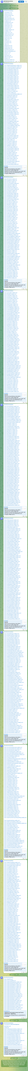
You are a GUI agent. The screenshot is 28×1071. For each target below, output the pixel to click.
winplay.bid (6, 1027)
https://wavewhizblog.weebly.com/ (11, 341)
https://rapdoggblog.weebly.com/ (11, 916)
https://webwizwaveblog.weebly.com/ (12, 575)
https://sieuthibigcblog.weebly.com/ (11, 879)
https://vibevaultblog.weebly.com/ (11, 79)
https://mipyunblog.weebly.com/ (11, 911)
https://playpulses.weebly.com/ (10, 429)
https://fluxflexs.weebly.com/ (10, 331)
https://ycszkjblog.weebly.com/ (10, 878)
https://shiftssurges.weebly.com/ (11, 382)
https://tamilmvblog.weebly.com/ (11, 922)
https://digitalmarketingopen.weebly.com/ (13, 65)
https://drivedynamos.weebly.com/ (11, 262)
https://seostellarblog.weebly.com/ (11, 578)
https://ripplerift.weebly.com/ (10, 134)
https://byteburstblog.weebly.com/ (11, 76)
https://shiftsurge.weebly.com (10, 186)
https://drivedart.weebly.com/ (10, 200)
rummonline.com (7, 41)
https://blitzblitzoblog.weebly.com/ (11, 560)
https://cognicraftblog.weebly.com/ (11, 74)
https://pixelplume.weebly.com (10, 180)
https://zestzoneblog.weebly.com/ (11, 342)
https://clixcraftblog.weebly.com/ (11, 483)
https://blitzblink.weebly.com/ (10, 229)
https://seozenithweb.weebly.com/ (11, 524)
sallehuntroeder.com (8, 56)
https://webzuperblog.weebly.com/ (11, 906)
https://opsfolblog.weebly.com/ (10, 954)
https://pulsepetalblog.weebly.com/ (11, 370)
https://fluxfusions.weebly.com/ (11, 385)
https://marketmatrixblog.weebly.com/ (12, 528)
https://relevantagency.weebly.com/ (11, 686)
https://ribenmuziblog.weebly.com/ (11, 886)
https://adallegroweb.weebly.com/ (11, 543)
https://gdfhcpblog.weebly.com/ (11, 882)
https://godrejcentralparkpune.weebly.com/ (13, 773)
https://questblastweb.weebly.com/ (11, 436)
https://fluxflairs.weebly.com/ (10, 294)
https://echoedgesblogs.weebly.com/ (12, 492)
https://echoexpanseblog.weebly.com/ (12, 581)
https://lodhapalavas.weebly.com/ (11, 760)
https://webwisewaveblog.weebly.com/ (12, 597)
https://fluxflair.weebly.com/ (10, 115)
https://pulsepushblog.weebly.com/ (11, 85)
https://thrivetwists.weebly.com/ (11, 354)
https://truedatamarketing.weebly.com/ (12, 1039)
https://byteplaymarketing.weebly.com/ (12, 1037)
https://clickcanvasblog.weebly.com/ (12, 601)
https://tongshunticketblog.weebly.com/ (12, 895)
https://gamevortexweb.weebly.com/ (12, 460)
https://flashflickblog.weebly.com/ (11, 234)
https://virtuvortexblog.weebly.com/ (11, 531)
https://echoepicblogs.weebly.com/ (11, 406)
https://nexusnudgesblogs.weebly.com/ (12, 377)
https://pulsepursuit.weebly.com (11, 187)
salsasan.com (7, 58)
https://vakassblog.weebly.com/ (11, 780)
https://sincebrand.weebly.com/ (11, 718)
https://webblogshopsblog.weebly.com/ (12, 804)
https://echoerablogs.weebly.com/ (11, 591)
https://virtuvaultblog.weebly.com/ (11, 545)
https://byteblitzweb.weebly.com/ (11, 456)
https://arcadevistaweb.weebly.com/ (12, 455)
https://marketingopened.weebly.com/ (12, 658)
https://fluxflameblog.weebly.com (11, 193)
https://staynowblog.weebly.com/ (11, 918)
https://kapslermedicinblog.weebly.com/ (12, 932)
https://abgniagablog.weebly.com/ (11, 936)
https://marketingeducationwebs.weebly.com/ (14, 652)
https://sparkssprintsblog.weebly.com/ (12, 422)
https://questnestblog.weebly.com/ (11, 450)
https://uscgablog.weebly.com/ (10, 914)
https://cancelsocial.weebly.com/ (11, 716)
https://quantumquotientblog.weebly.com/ (13, 94)
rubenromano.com (8, 38)
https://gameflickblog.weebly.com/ (11, 446)
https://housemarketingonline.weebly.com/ (13, 696)
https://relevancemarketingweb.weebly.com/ (13, 685)
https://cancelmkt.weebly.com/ (10, 711)
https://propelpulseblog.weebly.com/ (12, 317)
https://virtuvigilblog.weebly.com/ (11, 558)
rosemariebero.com (8, 26)
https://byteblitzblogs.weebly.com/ (11, 473)
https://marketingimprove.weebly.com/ (12, 676)
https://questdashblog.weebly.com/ (11, 480)
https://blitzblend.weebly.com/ (10, 277)
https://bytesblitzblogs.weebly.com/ (11, 633)
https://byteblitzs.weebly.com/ (10, 332)
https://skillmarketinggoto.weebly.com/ (12, 992)
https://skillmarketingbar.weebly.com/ (12, 999)
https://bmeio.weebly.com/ (9, 774)
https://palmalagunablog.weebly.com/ (12, 831)
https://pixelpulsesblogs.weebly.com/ (12, 440)
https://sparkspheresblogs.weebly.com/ (12, 365)
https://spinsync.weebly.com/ (10, 119)
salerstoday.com (7, 55)
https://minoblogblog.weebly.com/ (11, 921)
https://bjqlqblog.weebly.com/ (10, 902)
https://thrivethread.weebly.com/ (11, 111)
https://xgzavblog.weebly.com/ (10, 824)
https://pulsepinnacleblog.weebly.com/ (12, 530)
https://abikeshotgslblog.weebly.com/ (12, 862)
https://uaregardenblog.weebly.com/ (12, 844)
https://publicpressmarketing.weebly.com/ (13, 1031)
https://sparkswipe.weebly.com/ (11, 126)
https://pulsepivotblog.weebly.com (11, 155)
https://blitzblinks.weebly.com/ (10, 350)
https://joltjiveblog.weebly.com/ (10, 96)
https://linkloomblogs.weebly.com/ (11, 230)
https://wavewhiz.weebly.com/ (10, 219)
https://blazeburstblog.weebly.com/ (11, 344)
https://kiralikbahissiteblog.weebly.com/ (12, 944)
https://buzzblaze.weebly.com (10, 192)
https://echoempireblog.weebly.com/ (12, 604)
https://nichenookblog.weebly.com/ (11, 81)
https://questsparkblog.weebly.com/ (11, 470)
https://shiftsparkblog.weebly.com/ (11, 227)
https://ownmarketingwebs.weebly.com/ (12, 751)
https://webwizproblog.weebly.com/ (11, 499)
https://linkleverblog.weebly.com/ (11, 571)
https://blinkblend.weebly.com (10, 116)
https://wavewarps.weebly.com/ (11, 272)
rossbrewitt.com (7, 28)
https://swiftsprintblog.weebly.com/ (11, 246)
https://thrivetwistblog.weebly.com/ (11, 269)
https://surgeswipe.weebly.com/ (11, 223)
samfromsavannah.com (9, 61)
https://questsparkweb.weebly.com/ (11, 467)
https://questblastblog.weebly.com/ (11, 452)
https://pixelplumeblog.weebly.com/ (11, 242)
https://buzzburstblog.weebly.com (11, 164)
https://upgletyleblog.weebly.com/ (11, 807)
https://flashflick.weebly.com (10, 154)
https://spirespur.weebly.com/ (10, 106)
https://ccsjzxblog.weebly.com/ (10, 889)
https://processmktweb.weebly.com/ (12, 750)
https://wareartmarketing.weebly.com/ (12, 1036)
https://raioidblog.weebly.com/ (10, 784)
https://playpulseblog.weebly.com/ (11, 447)
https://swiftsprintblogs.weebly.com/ (12, 409)
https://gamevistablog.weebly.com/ (11, 482)
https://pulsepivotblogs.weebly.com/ (12, 249)
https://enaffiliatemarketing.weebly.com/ (12, 1041)
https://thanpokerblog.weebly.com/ (11, 787)
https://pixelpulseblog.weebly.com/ (11, 72)
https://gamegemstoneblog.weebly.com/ (12, 613)
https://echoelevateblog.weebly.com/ (12, 535)
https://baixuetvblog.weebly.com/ (11, 873)
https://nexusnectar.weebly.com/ (11, 209)
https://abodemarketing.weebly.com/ (12, 691)
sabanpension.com (8, 45)
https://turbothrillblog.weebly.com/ (11, 615)
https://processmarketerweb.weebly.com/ (13, 748)
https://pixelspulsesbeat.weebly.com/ (12, 427)
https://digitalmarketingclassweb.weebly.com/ (14, 656)
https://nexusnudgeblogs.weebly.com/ (12, 236)
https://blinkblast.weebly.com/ (10, 252)
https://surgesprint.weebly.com (10, 197)
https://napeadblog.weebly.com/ (11, 771)
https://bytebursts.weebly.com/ (10, 432)
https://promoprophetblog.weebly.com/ (12, 550)
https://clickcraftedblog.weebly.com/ (12, 573)
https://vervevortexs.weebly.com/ (11, 390)
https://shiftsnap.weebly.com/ (10, 213)
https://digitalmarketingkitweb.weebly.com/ (13, 666)
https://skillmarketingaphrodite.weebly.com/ (13, 1007)
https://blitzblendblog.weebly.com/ (11, 112)
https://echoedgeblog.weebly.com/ (11, 121)
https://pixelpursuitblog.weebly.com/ (12, 469)
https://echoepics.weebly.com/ (10, 270)
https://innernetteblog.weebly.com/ (11, 948)
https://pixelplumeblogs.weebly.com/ (12, 374)
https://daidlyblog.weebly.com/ (10, 776)
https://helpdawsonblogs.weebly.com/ (12, 929)
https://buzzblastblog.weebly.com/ (11, 638)
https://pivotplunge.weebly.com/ (11, 206)
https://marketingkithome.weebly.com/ (12, 662)
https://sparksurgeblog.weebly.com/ (11, 88)
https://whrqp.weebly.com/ (10, 764)
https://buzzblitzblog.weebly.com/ (11, 69)
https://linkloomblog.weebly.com (11, 158)
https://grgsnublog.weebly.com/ (11, 901)
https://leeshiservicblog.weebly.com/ (12, 810)
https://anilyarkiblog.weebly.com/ (11, 806)
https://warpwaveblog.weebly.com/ (11, 86)
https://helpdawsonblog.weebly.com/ (12, 928)
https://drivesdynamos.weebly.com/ (11, 352)
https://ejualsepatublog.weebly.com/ (12, 876)
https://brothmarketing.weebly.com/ (11, 702)
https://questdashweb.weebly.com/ (11, 459)
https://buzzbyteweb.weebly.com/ (11, 486)
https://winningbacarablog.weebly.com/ (12, 768)
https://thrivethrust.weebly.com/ (11, 202)
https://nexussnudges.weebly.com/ (11, 351)
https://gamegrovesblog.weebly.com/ (12, 640)
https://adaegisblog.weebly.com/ (11, 584)
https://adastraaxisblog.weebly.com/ (12, 537)
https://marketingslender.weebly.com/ (12, 672)
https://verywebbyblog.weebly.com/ (11, 827)
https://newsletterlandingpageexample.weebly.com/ (15, 758)
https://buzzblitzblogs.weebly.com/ (11, 259)
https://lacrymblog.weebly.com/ (11, 783)
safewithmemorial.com (9, 49)
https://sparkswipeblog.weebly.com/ (12, 315)
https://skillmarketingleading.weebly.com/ (13, 982)
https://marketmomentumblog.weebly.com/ (13, 551)
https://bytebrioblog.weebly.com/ (11, 645)
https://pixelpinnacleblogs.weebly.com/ (12, 646)
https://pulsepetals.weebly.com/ (11, 360)
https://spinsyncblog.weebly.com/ (11, 311)
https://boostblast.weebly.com (10, 152)
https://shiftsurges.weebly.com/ (11, 275)
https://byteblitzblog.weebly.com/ (11, 345)
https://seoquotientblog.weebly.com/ (12, 587)
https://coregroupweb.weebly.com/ (11, 729)
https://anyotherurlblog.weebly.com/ (12, 837)
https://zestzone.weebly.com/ (10, 224)
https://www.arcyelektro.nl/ (10, 980)
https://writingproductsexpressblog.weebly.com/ (14, 796)
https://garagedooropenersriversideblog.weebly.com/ (15, 823)
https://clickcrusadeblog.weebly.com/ (12, 561)
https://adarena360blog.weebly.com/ (12, 489)
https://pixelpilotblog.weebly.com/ (11, 490)
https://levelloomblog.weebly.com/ (11, 611)
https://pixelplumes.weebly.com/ (11, 260)
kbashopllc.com (7, 1026)
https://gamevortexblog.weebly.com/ (12, 475)
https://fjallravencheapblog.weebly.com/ (12, 821)
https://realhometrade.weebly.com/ (11, 693)
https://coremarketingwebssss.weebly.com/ (13, 726)
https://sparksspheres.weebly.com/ (11, 357)
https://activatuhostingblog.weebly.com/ (12, 945)
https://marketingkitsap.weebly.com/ (12, 663)
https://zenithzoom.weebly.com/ (11, 91)
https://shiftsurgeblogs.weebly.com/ (11, 410)
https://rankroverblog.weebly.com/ (11, 540)
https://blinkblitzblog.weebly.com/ (11, 196)
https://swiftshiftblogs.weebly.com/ (11, 309)
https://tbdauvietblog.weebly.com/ (11, 808)
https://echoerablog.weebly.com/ (11, 75)
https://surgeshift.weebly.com (10, 144)
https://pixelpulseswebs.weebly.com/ (12, 505)
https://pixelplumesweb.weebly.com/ (12, 361)
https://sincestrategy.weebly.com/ (11, 721)
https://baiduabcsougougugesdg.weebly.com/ (14, 763)
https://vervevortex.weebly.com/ (11, 254)
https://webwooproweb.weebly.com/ (12, 534)
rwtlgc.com (6, 44)
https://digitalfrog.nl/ (8, 979)
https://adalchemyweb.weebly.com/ (11, 525)
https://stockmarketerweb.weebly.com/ (12, 698)
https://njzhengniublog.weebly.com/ (11, 896)
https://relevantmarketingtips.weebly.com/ (13, 688)
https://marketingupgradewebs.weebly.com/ (13, 679)
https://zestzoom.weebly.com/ (10, 102)
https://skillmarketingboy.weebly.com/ (12, 1003)
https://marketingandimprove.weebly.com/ (13, 680)
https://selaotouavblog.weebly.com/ (11, 813)
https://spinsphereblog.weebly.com (11, 148)
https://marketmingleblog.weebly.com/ (12, 502)
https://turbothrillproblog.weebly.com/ (12, 648)
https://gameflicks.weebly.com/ (10, 433)
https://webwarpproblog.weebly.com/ (12, 553)
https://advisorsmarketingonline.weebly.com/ (13, 705)
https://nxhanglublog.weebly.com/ (11, 891)
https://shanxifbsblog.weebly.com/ (11, 899)
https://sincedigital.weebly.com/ (11, 723)
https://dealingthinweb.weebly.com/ (11, 675)
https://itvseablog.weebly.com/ (10, 872)
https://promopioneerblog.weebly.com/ (12, 577)
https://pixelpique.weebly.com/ (10, 122)
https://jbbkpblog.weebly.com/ (10, 833)
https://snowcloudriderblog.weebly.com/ (12, 863)
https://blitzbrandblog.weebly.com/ (11, 495)
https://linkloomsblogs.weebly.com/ (11, 364)
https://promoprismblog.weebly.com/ (12, 564)
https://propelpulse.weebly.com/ (11, 118)
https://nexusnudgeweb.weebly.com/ (12, 312)
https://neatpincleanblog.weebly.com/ (12, 836)
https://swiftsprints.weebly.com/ (11, 273)
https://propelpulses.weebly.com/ (11, 305)
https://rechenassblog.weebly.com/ (11, 883)
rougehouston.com (8, 32)
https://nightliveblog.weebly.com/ (11, 956)
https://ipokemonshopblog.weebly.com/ (12, 839)
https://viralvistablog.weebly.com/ (11, 503)
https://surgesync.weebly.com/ (10, 109)
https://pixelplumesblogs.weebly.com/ (12, 368)
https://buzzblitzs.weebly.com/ (10, 425)
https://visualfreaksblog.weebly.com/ (12, 915)
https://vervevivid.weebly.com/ (10, 212)
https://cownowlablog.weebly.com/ (11, 939)
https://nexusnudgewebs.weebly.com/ (12, 264)
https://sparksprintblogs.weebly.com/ (12, 340)
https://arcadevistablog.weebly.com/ (12, 477)
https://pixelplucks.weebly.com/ (10, 324)
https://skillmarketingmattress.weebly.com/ (13, 994)
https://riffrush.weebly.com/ (10, 98)
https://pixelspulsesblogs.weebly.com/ (12, 443)
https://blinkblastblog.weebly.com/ (11, 415)
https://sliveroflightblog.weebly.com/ (12, 794)
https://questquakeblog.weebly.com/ (12, 649)
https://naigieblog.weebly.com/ (10, 778)
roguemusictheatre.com (9, 18)
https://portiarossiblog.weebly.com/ (11, 885)
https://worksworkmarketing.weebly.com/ (13, 1030)
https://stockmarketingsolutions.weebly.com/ (13, 699)
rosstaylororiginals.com (9, 29)
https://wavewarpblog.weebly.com (11, 183)
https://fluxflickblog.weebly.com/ (11, 84)
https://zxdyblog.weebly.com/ (10, 790)
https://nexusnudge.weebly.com (11, 147)
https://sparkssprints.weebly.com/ (11, 328)
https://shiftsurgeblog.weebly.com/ (11, 247)
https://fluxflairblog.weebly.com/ (11, 314)
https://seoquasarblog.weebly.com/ (11, 544)
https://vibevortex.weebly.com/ (10, 222)
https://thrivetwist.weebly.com (10, 179)
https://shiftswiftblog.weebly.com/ (11, 78)
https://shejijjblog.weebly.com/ (10, 912)
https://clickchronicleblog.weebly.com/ (12, 585)
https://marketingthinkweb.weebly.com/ (12, 673)
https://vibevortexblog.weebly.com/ (11, 338)
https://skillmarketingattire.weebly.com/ (12, 1006)
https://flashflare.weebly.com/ (10, 204)
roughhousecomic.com (9, 34)
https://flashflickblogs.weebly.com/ (11, 375)
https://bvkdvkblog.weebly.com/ (11, 829)
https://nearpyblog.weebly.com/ (11, 955)
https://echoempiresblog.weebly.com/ (12, 642)
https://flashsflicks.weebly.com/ (11, 263)
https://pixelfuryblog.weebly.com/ (11, 476)
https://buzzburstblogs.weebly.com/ (11, 590)
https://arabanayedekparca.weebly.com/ (12, 761)
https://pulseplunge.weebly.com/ (11, 210)
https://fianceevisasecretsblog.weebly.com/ (13, 797)
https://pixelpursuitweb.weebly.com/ (12, 463)
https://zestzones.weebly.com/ (10, 321)
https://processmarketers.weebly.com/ (12, 731)
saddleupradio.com (8, 48)
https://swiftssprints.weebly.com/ (11, 381)
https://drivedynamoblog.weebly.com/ (12, 233)
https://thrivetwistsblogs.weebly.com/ (12, 372)
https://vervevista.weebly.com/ (10, 299)
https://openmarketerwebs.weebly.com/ (12, 660)
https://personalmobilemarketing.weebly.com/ (14, 753)
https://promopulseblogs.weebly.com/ (12, 500)
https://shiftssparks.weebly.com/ (11, 327)
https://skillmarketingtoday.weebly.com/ (12, 1002)
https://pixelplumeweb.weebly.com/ (11, 358)
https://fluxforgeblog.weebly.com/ (11, 105)
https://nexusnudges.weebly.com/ (11, 298)
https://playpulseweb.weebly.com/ (11, 466)
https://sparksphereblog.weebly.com (12, 161)
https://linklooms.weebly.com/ (10, 355)
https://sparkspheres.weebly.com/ (11, 267)
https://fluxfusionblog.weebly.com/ (11, 413)
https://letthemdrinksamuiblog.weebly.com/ (13, 846)
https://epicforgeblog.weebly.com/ (11, 453)
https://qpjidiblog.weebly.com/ (10, 767)
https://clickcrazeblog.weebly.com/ (11, 617)
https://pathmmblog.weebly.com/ (11, 959)
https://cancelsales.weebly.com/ (11, 709)
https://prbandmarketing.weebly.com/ (12, 1043)
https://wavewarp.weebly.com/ (10, 132)
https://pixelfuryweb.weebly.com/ (11, 462)
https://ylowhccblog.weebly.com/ (11, 961)
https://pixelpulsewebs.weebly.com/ (11, 426)
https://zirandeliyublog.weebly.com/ (11, 892)
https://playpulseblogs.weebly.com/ (11, 472)
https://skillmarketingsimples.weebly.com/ (13, 1000)
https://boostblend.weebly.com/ (11, 104)
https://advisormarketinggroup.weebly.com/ (13, 703)
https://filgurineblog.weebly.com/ (11, 934)
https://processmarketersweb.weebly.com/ (13, 747)
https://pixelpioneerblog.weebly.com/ (12, 635)
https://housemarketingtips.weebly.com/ (12, 692)
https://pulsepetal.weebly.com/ (10, 232)
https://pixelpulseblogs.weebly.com (11, 149)
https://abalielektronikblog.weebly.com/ (12, 881)
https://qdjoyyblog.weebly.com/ (10, 801)
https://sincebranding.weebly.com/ (11, 719)
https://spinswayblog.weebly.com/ (11, 82)
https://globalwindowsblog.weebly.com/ (12, 898)
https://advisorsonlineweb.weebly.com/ (12, 706)
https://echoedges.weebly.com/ (10, 292)
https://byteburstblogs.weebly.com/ (11, 442)
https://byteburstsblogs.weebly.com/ (12, 570)
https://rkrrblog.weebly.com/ (10, 958)
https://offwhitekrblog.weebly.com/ (11, 793)
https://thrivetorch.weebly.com (10, 157)
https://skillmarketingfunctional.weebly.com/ (13, 1004)
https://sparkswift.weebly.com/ (10, 207)
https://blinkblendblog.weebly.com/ (11, 319)
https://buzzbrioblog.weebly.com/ (11, 580)
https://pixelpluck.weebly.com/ (10, 226)
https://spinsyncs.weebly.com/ (10, 302)
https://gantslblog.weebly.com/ (10, 786)
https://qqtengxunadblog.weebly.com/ (12, 926)
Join (22, 1)
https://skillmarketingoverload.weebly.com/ (13, 996)
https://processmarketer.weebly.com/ (12, 732)
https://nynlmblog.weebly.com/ (10, 908)
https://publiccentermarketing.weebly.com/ (13, 1044)
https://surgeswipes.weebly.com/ (11, 334)
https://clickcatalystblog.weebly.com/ (12, 541)
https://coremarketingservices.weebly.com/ (13, 728)
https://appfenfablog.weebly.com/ (11, 770)
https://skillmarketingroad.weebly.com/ (12, 983)
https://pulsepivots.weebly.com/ (11, 384)
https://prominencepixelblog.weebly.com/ (13, 538)
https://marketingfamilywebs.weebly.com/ (13, 650)
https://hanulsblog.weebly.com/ (11, 869)
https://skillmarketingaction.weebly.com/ (12, 1009)
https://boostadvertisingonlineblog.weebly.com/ (14, 841)
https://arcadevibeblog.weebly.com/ (11, 445)
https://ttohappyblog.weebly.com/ (11, 814)
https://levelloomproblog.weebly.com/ (12, 643)
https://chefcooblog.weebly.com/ (11, 826)
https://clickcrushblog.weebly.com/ (11, 498)
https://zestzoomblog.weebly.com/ (11, 199)
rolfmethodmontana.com (9, 19)
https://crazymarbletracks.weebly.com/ (12, 766)
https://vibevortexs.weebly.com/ (11, 329)
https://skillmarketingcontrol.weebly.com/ (13, 993)
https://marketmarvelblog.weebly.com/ (12, 583)
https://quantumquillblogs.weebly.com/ (12, 419)
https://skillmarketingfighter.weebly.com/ (12, 984)
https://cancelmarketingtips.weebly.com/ (12, 713)
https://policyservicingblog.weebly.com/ (12, 830)
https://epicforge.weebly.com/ (10, 439)
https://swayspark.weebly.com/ (10, 129)
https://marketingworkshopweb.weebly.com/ (13, 655)
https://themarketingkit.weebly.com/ (12, 665)
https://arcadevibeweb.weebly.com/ (11, 437)
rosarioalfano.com (8, 24)
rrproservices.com (8, 36)
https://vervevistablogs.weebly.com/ (11, 308)
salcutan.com (7, 54)
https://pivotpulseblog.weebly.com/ (11, 108)
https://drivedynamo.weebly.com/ (11, 137)
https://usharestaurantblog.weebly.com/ (12, 946)
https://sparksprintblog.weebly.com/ (12, 257)
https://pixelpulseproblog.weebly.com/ (12, 594)
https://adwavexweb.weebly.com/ (11, 496)
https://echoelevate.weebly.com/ (11, 214)
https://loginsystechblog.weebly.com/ (12, 888)
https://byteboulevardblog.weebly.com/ (12, 557)
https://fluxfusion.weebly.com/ (10, 250)
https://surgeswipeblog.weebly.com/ (12, 348)
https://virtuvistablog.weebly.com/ (11, 588)
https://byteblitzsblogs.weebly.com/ (11, 485)
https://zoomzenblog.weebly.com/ (11, 135)
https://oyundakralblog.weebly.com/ (11, 788)
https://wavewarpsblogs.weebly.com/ (12, 407)
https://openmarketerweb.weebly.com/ (12, 659)
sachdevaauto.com (8, 46)
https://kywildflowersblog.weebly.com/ (12, 834)
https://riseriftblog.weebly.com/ (10, 101)
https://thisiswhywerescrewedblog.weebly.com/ (14, 840)
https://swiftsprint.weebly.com (10, 184)
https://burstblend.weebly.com (10, 141)
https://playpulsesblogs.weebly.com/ (12, 639)
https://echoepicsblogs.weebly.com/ (11, 548)
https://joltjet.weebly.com (9, 139)
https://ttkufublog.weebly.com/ (10, 952)
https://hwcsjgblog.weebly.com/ (11, 871)
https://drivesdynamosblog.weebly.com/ (12, 420)
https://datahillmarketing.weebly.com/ (12, 1034)
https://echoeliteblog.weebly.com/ (11, 563)
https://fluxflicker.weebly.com (10, 162)
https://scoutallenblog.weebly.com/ (11, 942)
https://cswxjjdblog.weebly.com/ (11, 866)
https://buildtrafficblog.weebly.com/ (11, 777)
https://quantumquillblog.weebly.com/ (12, 256)
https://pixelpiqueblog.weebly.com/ (11, 318)
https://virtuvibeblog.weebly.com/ (11, 488)
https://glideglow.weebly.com (10, 145)
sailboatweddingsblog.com (9, 51)
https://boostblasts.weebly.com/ (11, 266)
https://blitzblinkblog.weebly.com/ (11, 371)
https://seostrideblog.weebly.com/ (11, 567)
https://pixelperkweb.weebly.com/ (11, 522)
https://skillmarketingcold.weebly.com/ (12, 989)
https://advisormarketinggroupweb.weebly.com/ (14, 708)
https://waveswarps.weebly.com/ (11, 380)
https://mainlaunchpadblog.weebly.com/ (12, 847)
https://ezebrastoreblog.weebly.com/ (12, 935)
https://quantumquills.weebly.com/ (11, 391)
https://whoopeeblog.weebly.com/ (11, 919)
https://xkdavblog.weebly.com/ (10, 894)
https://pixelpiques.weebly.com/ (11, 297)
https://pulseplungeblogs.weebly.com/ (12, 416)
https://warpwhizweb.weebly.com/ (11, 465)
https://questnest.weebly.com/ (10, 435)
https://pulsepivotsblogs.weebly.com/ (12, 412)
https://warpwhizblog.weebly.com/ (11, 479)
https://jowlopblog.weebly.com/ (10, 803)
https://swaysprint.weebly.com (10, 190)
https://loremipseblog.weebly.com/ (11, 905)
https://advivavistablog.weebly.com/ (12, 565)
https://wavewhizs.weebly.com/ (11, 322)
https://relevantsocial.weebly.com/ (11, 683)
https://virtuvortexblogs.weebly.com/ (12, 636)
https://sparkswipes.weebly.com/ (11, 304)
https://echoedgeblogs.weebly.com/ (11, 307)
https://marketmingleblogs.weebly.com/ (12, 568)
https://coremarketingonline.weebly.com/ (12, 725)
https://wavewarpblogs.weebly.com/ (12, 244)
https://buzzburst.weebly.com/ (10, 131)
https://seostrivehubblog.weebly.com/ (12, 603)
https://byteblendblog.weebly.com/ (11, 99)
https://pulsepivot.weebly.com (10, 142)
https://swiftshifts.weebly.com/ (10, 295)
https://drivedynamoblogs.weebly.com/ (12, 367)
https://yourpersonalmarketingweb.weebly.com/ (14, 754)
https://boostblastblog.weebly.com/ (11, 237)
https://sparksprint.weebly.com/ (11, 217)
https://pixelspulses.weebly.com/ (11, 276)
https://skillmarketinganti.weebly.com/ (12, 990)
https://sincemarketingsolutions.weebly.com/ (13, 722)
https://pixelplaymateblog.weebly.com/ (12, 607)
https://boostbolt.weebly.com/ (10, 203)
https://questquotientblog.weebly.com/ (12, 608)
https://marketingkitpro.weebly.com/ (12, 668)
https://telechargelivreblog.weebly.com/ (12, 865)
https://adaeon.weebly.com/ (10, 92)
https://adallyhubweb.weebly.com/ (11, 521)
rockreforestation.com (9, 15)
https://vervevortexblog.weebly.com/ (12, 417)
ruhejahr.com (7, 39)
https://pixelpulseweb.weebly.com (11, 194)
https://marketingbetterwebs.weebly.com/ (13, 678)
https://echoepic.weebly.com (10, 181)
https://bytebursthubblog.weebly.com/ (12, 600)
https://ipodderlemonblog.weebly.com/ (12, 938)
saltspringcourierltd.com (9, 59)
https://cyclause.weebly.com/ (10, 757)
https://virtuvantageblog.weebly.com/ (12, 598)
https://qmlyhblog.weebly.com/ (10, 868)
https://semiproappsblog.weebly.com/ (12, 811)
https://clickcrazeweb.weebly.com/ (11, 520)
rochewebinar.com (8, 12)
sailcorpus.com (7, 52)
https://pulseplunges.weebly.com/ (11, 388)
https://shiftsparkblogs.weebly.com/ (11, 347)
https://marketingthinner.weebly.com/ (12, 669)
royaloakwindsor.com (8, 35)
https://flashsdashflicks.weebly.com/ (12, 362)
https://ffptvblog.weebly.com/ (10, 875)
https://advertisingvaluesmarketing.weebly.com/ (14, 1040)
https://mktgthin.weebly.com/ (10, 670)
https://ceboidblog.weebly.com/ (10, 781)
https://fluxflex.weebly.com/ (10, 220)
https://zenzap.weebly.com (9, 151)
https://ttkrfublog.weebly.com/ (10, 951)
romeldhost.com (7, 21)
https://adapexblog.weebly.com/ (11, 595)
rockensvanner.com (8, 14)
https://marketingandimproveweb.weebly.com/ (14, 682)
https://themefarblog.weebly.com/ (11, 798)
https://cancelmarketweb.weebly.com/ (12, 715)
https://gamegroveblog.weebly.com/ (11, 449)
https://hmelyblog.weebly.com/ (10, 931)
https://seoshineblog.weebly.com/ (11, 554)
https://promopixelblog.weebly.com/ (11, 493)
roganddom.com (7, 16)
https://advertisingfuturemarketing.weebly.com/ (14, 1033)
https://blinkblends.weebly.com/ (11, 301)
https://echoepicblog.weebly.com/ (11, 243)
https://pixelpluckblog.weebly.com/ (11, 335)
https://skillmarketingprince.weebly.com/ (12, 986)
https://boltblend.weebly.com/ (10, 128)
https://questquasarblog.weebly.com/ (12, 618)
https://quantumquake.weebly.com (11, 189)
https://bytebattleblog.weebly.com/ (11, 614)
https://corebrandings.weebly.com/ (11, 712)
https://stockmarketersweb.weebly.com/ (12, 701)
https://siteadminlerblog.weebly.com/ (12, 820)
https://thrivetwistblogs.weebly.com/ (12, 240)
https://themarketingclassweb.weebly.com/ (13, 653)
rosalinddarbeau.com (8, 22)
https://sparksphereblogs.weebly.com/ (12, 239)
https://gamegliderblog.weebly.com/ (11, 605)
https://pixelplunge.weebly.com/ (11, 95)
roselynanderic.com (8, 25)
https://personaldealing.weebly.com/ (12, 756)
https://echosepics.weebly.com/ (11, 378)
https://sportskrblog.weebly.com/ (11, 909)
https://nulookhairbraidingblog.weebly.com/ (13, 843)
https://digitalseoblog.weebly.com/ (11, 791)
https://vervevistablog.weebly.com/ (11, 114)
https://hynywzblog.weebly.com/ (11, 925)
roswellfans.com (7, 31)
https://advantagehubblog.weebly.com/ (12, 555)
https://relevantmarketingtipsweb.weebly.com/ (14, 689)
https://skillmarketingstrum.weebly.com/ (12, 997)
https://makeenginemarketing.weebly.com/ (13, 1029)
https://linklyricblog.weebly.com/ (11, 527)
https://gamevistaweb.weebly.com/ (11, 457)
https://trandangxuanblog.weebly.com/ (12, 949)
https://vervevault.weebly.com (10, 159)
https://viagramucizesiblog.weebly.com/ (12, 800)
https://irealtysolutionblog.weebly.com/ (12, 924)
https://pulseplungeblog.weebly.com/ (12, 253)
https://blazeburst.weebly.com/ (10, 325)
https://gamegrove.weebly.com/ (11, 430)
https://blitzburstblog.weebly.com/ (11, 532)
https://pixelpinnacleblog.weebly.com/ (12, 547)
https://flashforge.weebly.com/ (10, 138)
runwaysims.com (7, 42)
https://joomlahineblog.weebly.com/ (11, 904)
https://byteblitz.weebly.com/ (10, 216)
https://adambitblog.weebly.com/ (11, 574)
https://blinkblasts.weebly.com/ (10, 387)
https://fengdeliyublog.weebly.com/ (11, 941)
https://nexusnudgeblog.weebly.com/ (12, 125)
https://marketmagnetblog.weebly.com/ (12, 68)
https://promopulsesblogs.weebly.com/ (12, 593)
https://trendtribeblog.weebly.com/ (11, 71)
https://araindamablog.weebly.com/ (11, 816)
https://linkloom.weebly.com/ (10, 89)
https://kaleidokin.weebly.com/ (10, 423)
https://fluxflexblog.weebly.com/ (11, 337)
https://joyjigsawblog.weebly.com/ (11, 610)
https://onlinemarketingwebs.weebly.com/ (13, 66)
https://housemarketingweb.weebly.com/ (12, 695)
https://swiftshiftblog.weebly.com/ (11, 124)
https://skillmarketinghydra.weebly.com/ (12, 987)
